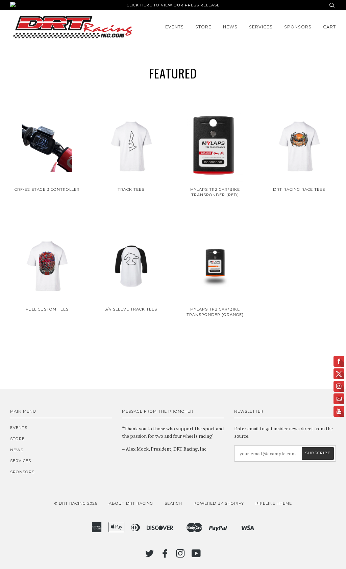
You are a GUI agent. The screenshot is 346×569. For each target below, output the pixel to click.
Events (174, 26)
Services (261, 26)
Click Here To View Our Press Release (173, 5)
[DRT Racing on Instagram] (180, 555)
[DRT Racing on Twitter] (149, 555)
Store (203, 26)
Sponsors (298, 26)
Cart (329, 26)
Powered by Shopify (219, 503)
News (230, 26)
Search (173, 503)
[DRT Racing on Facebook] (165, 555)
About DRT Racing (131, 503)
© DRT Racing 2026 (75, 503)
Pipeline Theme (273, 503)
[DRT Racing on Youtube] (196, 555)
